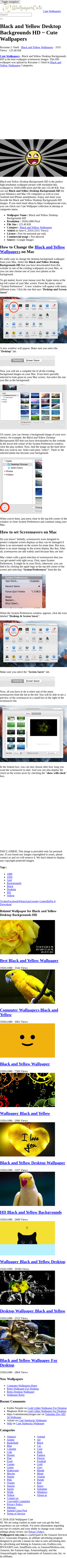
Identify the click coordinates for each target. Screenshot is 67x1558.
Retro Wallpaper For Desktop (23, 1388)
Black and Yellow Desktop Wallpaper (32, 1163)
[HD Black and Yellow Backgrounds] (27, 1205)
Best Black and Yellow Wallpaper (29, 960)
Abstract (11, 1436)
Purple (40, 1479)
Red (39, 1482)
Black (10, 886)
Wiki (9, 1423)
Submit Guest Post (17, 1510)
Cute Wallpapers (52, 11)
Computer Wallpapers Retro (22, 1385)
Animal (41, 1436)
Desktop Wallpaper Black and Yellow (32, 1311)
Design (11, 1455)
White (10, 1492)
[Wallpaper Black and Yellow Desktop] (27, 1254)
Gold (39, 1464)
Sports (10, 1489)
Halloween (13, 1470)
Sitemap (11, 1507)
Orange (41, 1476)
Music (40, 1473)
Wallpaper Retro (16, 1394)
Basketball (12, 1442)
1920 (9, 877)
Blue (9, 1445)
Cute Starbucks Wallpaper (33, 1420)
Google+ (35, 901)
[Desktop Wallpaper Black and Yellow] (27, 1303)
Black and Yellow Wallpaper (25, 1064)
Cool (39, 1448)
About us (42, 1495)
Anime (10, 1439)
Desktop (11, 889)
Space (40, 1485)
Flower (41, 1458)
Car (39, 1445)
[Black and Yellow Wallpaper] (27, 1056)
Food (10, 1461)
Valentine (42, 1489)
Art (39, 1439)
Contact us (12, 1498)
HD (9, 892)
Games (10, 1464)
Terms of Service (16, 1513)
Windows (42, 1492)
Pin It (52, 901)
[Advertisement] (33, 103)
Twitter (4, 901)
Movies (11, 1473)
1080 (9, 873)
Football (41, 1461)
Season (11, 1485)
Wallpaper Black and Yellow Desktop (32, 1261)
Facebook (13, 901)
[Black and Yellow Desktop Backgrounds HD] (33, 158)
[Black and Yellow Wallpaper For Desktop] (27, 1353)
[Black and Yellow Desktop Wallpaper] (27, 1155)
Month (40, 1470)
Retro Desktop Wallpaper (20, 1391)
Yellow (11, 895)
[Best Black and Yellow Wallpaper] (27, 953)
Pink (9, 1479)
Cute (9, 1452)
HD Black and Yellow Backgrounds (31, 1212)
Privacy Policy (15, 1504)
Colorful (11, 1448)
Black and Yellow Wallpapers (37, 47)
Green (10, 1467)
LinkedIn (45, 901)
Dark (39, 1452)
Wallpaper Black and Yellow (25, 1113)
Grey (39, 1467)
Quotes (11, 1482)
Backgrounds (14, 883)
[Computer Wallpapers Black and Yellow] (27, 1002)
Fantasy (41, 1455)
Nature (10, 1476)
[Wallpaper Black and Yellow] (27, 1106)
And (9, 880)
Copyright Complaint (18, 1501)
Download (6, 904)
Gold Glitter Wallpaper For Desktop (47, 1408)
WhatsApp (24, 901)
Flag (9, 1458)
